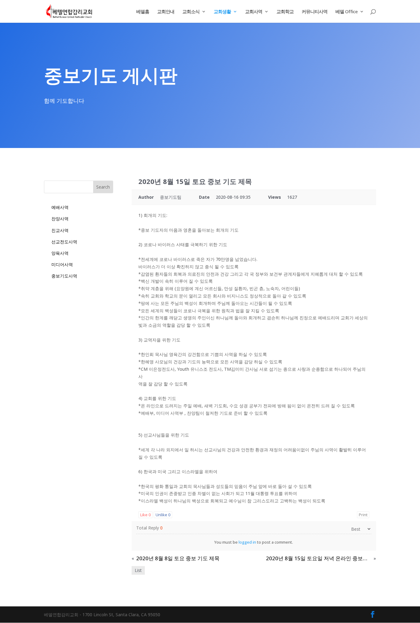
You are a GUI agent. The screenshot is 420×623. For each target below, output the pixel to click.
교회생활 (222, 11)
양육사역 (60, 253)
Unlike (163, 514)
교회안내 (165, 11)
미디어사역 (62, 264)
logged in (247, 542)
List (138, 570)
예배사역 (60, 207)
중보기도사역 (64, 276)
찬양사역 (60, 219)
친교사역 (60, 230)
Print (363, 514)
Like (145, 514)
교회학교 (285, 11)
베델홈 (142, 11)
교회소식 (191, 11)
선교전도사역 (64, 242)
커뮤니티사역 (314, 11)
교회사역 (253, 11)
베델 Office (346, 11)
